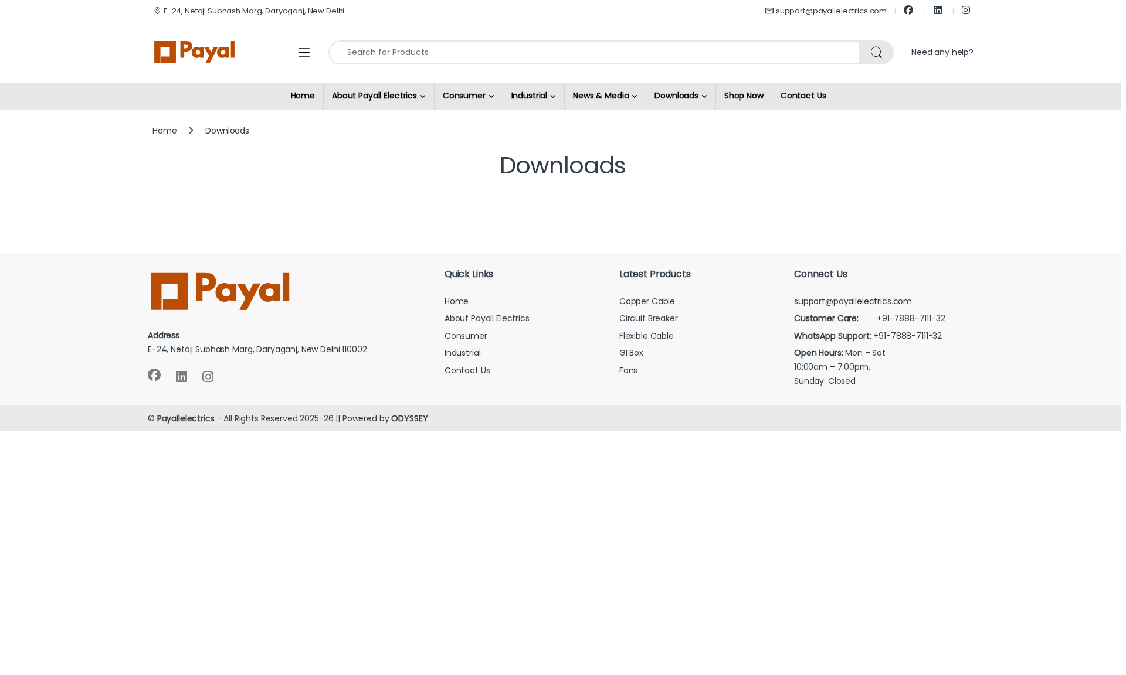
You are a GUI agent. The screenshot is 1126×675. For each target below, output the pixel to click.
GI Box (631, 353)
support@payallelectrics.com (831, 10)
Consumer (466, 336)
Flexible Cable (646, 336)
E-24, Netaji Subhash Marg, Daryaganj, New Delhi (254, 10)
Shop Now (744, 95)
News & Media (601, 95)
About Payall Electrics (487, 318)
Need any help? (942, 52)
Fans (628, 370)
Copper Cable (647, 301)
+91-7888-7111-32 (869, 318)
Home (303, 95)
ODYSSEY (409, 418)
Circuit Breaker (648, 318)
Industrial (463, 353)
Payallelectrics (186, 418)
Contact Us (803, 95)
